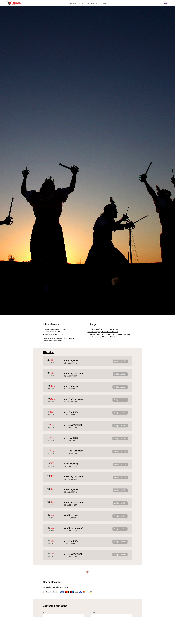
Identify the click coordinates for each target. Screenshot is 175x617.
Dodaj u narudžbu (120, 361)
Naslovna (72, 3)
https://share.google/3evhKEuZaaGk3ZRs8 (103, 332)
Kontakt (103, 3)
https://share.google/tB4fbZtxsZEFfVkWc (102, 337)
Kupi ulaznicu (92, 3)
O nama (81, 3)
